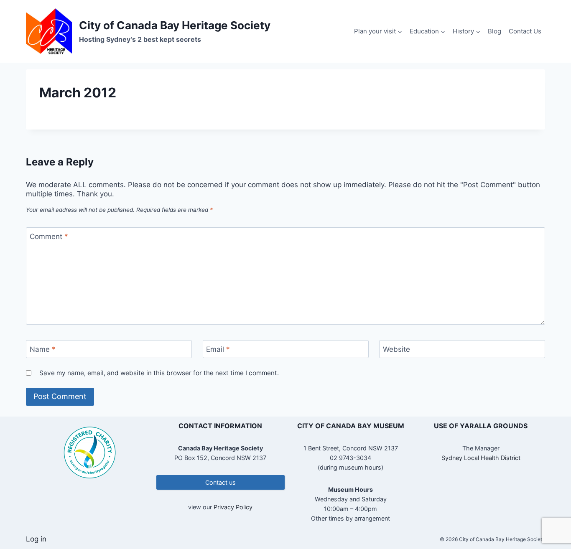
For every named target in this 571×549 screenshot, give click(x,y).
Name (43, 349)
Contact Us (525, 31)
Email (218, 349)
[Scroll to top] (549, 515)
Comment (49, 236)
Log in (36, 539)
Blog (494, 31)
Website (396, 349)
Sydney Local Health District (480, 457)
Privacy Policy (233, 507)
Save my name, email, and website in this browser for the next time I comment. (159, 373)
